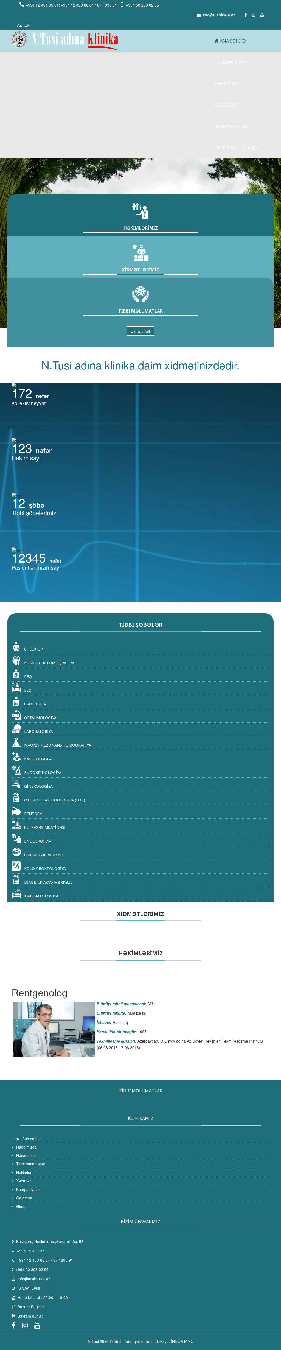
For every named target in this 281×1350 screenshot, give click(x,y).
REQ (27, 676)
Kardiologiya (38, 758)
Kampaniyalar (231, 126)
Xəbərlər (226, 105)
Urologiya (34, 704)
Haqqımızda (229, 62)
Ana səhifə (232, 41)
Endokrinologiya (42, 772)
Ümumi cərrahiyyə (43, 854)
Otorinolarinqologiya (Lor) (54, 800)
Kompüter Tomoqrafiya (48, 662)
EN (27, 25)
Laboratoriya (38, 731)
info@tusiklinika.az (219, 15)
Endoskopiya (37, 841)
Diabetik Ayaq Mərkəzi (47, 882)
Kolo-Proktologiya (44, 868)
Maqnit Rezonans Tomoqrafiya (57, 745)
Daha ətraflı (141, 331)
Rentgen (32, 813)
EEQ (27, 690)
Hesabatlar (25, 1155)
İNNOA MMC (182, 1341)
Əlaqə (249, 148)
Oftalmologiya (40, 717)
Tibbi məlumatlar (30, 1164)
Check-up (33, 649)
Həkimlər (226, 84)
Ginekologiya (38, 786)
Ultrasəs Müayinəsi (44, 827)
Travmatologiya (40, 896)
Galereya (225, 148)
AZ (19, 25)
